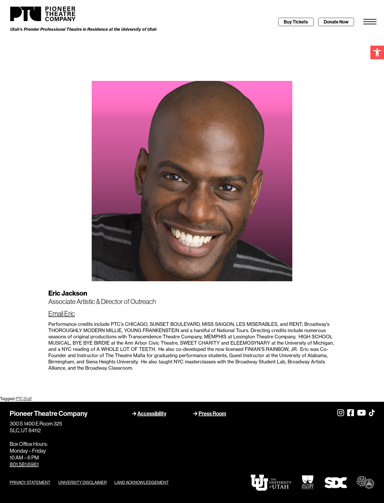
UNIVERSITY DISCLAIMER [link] (82, 482)
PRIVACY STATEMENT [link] (30, 482)
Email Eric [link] (61, 313)
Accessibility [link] (151, 413)
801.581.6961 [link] (24, 464)
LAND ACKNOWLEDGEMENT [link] (141, 482)
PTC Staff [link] (24, 398)
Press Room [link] (212, 413)
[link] (377, 52)
